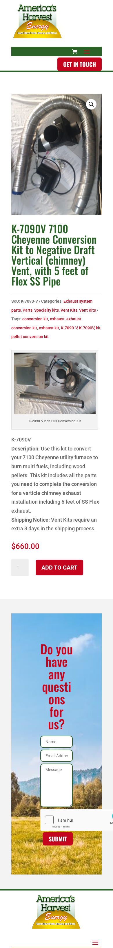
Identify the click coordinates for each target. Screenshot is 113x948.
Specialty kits (46, 310)
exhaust (57, 319)
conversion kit (35, 319)
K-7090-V (69, 328)
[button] (91, 104)
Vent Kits (69, 310)
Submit (58, 838)
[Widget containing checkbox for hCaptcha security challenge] (56, 820)
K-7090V (86, 328)
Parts (27, 310)
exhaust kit (49, 328)
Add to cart (59, 567)
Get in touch (79, 64)
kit (98, 328)
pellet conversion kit (30, 336)
